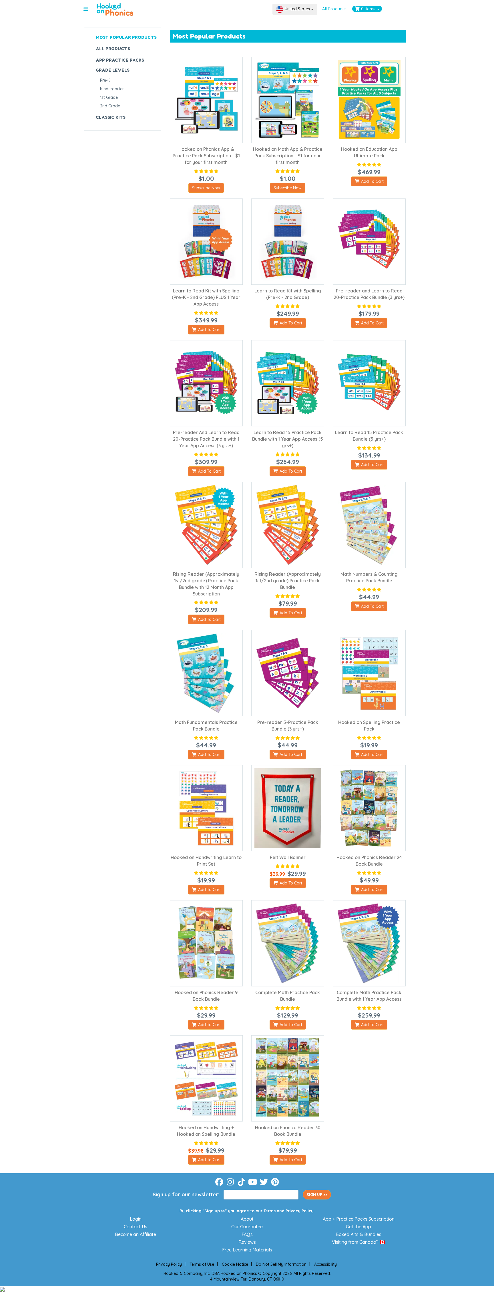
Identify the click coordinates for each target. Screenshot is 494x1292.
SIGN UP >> (316, 1194)
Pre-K (105, 80)
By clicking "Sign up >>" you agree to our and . (247, 1210)
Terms (270, 1210)
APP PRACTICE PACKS (120, 60)
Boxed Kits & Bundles (358, 1234)
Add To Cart (372, 181)
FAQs (247, 1234)
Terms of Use (202, 1264)
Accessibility (325, 1264)
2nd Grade (110, 106)
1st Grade (109, 97)
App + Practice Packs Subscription (359, 1219)
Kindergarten (112, 88)
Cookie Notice (235, 1264)
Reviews (247, 1242)
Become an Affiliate (135, 1234)
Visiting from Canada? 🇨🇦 (358, 1242)
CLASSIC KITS (111, 117)
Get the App (358, 1226)
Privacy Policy (300, 1210)
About (247, 1219)
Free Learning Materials (247, 1250)
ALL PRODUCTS (113, 48)
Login (136, 1219)
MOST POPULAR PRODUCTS (126, 37)
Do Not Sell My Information (281, 1264)
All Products (334, 8)
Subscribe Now (206, 187)
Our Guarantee (247, 1226)
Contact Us (135, 1226)
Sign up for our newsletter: (186, 1194)
